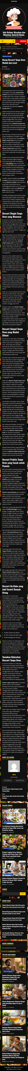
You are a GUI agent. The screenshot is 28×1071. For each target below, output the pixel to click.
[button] (2, 41)
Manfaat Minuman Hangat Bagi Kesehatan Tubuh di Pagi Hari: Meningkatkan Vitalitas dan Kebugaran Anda (14, 926)
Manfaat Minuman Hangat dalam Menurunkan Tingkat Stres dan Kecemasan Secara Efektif (13, 906)
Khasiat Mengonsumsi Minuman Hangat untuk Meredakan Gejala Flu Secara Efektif (13, 913)
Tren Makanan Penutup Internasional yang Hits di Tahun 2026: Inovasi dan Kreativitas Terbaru (12, 828)
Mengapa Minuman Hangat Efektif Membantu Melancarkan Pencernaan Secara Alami (13, 919)
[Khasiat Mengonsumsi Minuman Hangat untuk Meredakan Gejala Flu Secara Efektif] (14, 991)
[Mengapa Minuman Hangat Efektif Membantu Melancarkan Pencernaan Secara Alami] (14, 1017)
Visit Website (8, 780)
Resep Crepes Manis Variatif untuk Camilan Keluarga (13, 796)
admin (5, 66)
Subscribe (23, 41)
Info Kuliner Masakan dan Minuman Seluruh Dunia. (14, 33)
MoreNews (10, 1069)
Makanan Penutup (7, 56)
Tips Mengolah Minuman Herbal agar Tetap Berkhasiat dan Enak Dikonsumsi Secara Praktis (12, 935)
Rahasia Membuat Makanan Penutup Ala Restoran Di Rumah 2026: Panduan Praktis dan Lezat (13, 880)
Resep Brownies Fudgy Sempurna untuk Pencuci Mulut (12, 789)
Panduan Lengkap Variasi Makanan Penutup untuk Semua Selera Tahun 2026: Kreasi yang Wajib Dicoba (12, 854)
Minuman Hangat (8, 971)
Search (4, 889)
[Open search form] (13, 41)
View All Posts (20, 780)
